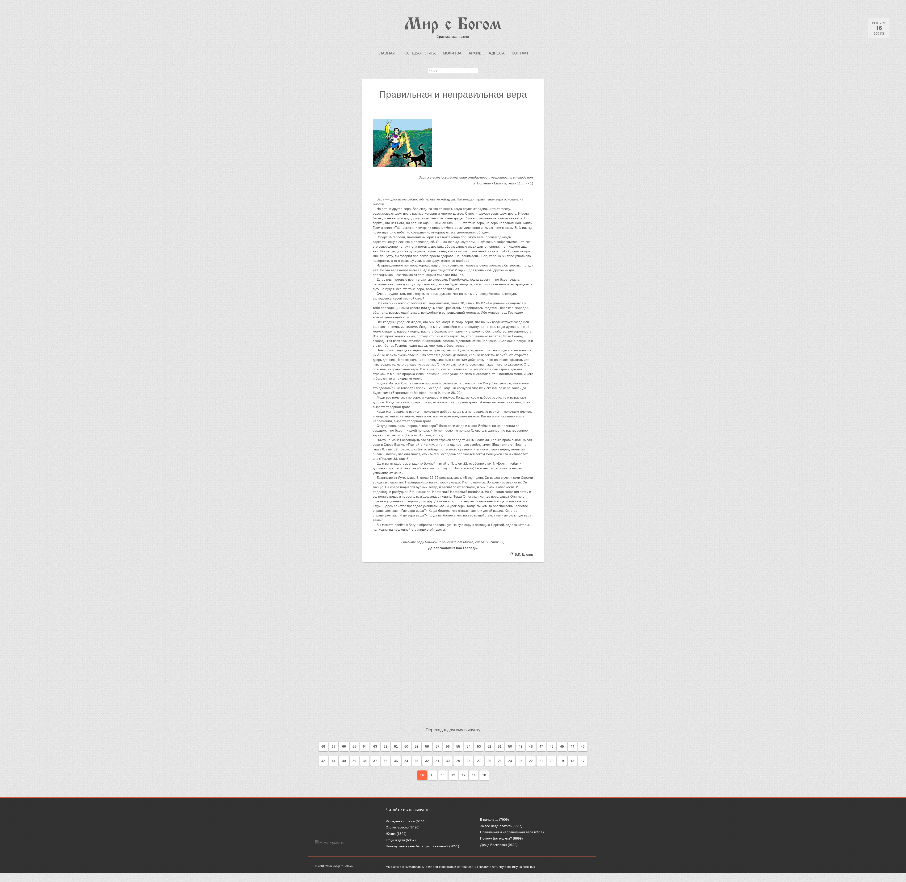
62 (385, 746)
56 (448, 746)
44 (572, 746)
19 (562, 761)
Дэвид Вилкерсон (493, 845)
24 (510, 761)
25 (500, 761)
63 (375, 746)
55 (458, 746)
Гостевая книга (419, 53)
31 (437, 761)
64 (365, 746)
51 (500, 746)
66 (344, 746)
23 (520, 761)
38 (365, 761)
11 (474, 775)
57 (437, 746)
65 (354, 746)
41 (334, 761)
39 (354, 761)
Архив (475, 53)
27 (479, 761)
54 (468, 746)
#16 (409, 810)
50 (510, 746)
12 (464, 775)
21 (541, 761)
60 (406, 746)
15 (432, 775)
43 (583, 746)
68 (323, 746)
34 (406, 761)
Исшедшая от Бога (400, 821)
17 (583, 761)
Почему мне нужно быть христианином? (417, 846)
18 (572, 761)
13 (453, 775)
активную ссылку (505, 867)
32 (427, 761)
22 (531, 761)
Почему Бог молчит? (496, 838)
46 (552, 746)
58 (427, 746)
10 (484, 775)
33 (417, 761)
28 (468, 761)
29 (458, 761)
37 (375, 761)
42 (323, 761)
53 (479, 746)
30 (448, 761)
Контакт (520, 53)
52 (489, 746)
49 (520, 746)
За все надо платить (496, 826)
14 (443, 775)
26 (489, 761)
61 (396, 746)
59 (417, 746)
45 (562, 746)
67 (334, 746)
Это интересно (397, 827)
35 (396, 761)
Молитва (452, 53)
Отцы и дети (395, 840)
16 (422, 775)
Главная (386, 53)
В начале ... (489, 819)
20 (552, 761)
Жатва (391, 834)
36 (385, 761)
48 (531, 746)
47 (541, 746)
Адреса (497, 53)
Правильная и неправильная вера (506, 832)
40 (344, 761)
